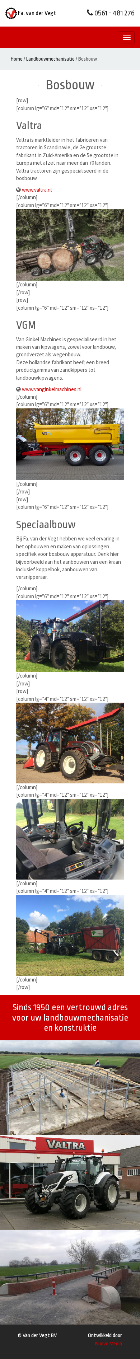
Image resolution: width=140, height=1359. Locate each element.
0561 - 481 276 (114, 13)
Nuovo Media (108, 1344)
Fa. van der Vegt (36, 13)
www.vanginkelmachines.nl (51, 389)
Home (17, 59)
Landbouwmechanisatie (50, 59)
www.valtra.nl (37, 189)
